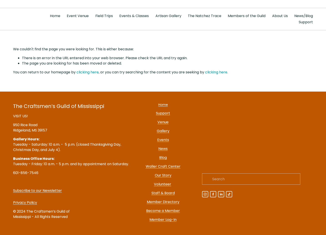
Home (55, 15)
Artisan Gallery (168, 15)
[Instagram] (205, 194)
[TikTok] (229, 194)
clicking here (88, 72)
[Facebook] (213, 194)
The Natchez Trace (204, 15)
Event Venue (78, 15)
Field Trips (104, 15)
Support (306, 22)
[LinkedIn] (221, 194)
